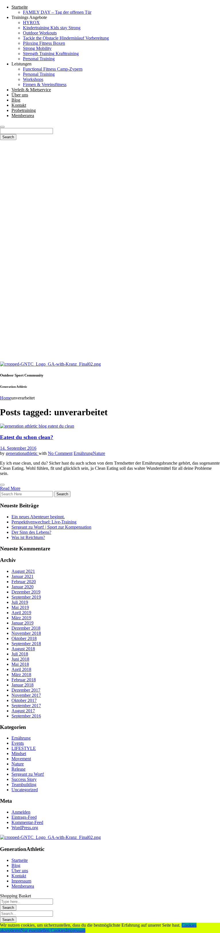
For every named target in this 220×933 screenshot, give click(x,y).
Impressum (75, 930)
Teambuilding (23, 784)
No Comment (60, 453)
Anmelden (20, 812)
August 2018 (23, 648)
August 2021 (23, 571)
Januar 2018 (22, 684)
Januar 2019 (22, 622)
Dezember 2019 (25, 591)
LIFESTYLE (23, 748)
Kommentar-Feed (27, 822)
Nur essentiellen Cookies (43, 930)
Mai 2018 (20, 664)
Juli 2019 (19, 602)
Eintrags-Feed (24, 817)
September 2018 (26, 643)
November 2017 (26, 695)
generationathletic (22, 453)
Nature (99, 453)
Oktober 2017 (24, 700)
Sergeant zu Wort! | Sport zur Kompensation (51, 527)
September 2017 (26, 705)
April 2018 (21, 669)
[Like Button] (2, 485)
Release (18, 769)
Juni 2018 (20, 659)
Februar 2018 (23, 679)
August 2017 (23, 710)
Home (5, 397)
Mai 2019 (20, 607)
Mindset (18, 753)
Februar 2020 (23, 581)
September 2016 (26, 715)
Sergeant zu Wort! (27, 774)
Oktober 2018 (24, 638)
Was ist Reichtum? (28, 537)
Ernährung (83, 453)
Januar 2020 (22, 586)
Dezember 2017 (25, 690)
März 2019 (21, 617)
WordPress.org (24, 827)
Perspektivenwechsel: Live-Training (43, 521)
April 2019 (21, 612)
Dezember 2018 (25, 628)
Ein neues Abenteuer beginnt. (38, 516)
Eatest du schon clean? (26, 437)
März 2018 (21, 674)
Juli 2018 (19, 653)
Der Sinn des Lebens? (31, 532)
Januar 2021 (22, 576)
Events (17, 743)
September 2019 (26, 597)
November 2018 (26, 633)
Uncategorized (24, 789)
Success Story (24, 779)
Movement (21, 758)
